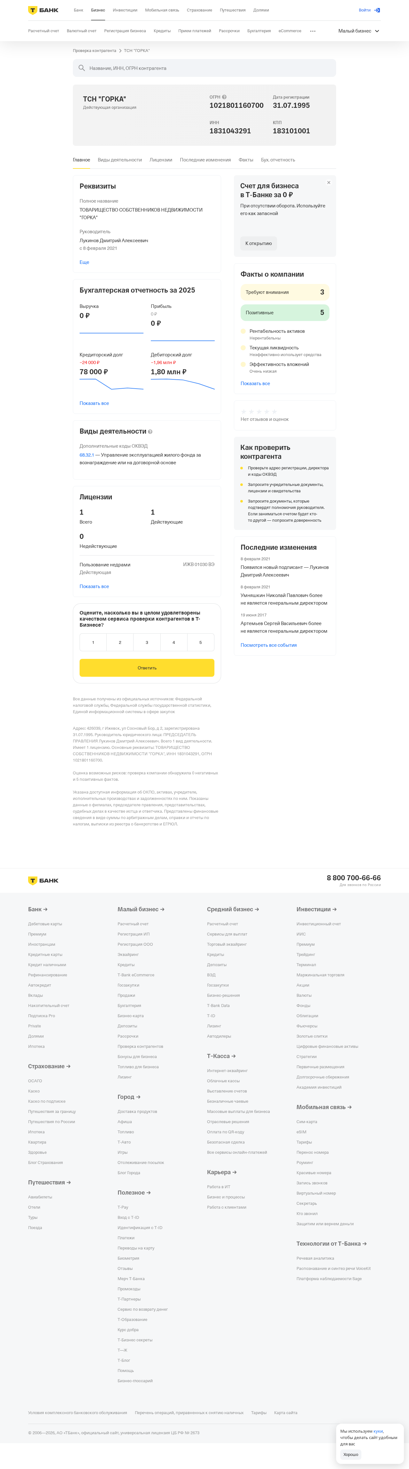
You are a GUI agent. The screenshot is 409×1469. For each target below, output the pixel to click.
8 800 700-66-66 (354, 878)
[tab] (81, 160)
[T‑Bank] (43, 10)
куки (378, 1431)
